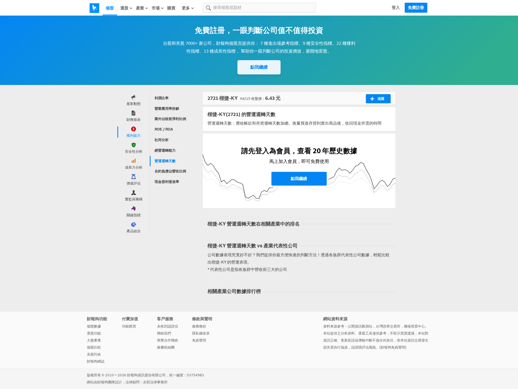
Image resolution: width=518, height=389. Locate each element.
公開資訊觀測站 (360, 326)
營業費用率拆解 (167, 109)
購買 (171, 8)
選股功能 (94, 333)
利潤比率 (162, 98)
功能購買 (129, 326)
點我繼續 (259, 67)
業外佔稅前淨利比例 (170, 119)
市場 (156, 8)
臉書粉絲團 (166, 347)
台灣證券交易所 (388, 326)
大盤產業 (94, 340)
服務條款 (199, 326)
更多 (186, 8)
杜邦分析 (162, 140)
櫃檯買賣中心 (414, 326)
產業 (140, 8)
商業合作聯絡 (167, 340)
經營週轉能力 (165, 150)
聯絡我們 (164, 333)
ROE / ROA (164, 129)
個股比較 (94, 347)
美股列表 (94, 354)
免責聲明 (199, 340)
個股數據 (94, 326)
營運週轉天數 (165, 161)
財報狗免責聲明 (393, 347)
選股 (124, 8)
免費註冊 (416, 7)
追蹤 (380, 99)
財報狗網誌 (95, 361)
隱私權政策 (201, 333)
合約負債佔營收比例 (170, 171)
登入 (396, 7)
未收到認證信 (167, 326)
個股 (110, 8)
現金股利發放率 (167, 182)
